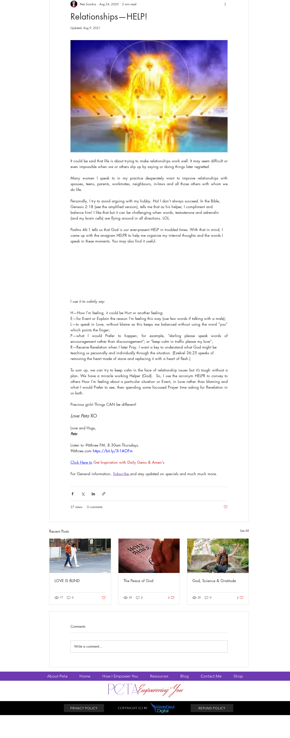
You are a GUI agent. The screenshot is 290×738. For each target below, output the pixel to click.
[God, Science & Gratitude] (218, 556)
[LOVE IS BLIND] (80, 556)
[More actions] (225, 4)
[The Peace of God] (149, 556)
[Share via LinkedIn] (93, 494)
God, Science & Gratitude (214, 580)
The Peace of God (138, 580)
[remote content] (149, 274)
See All (244, 531)
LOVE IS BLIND (67, 580)
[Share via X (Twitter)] (83, 494)
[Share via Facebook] (72, 494)
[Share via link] (104, 494)
